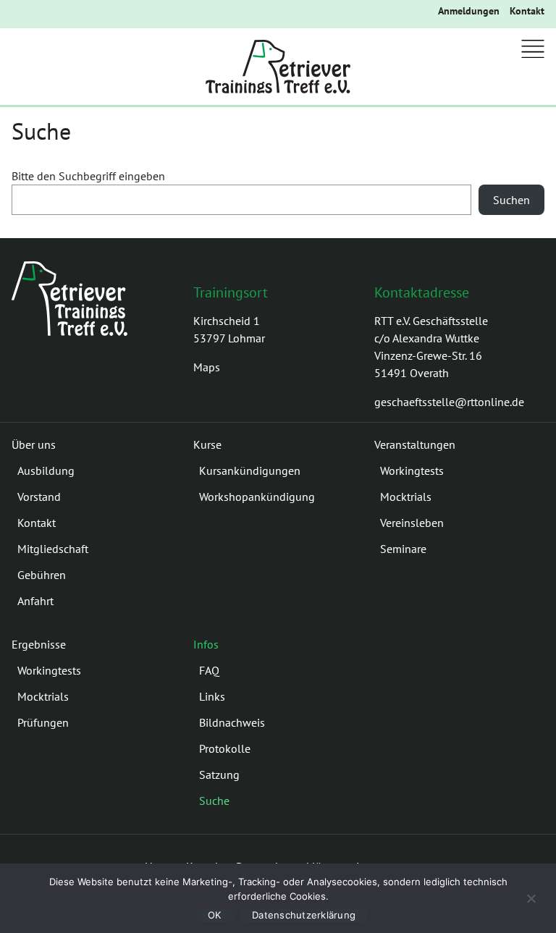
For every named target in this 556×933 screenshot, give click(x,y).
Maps (206, 367)
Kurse (207, 444)
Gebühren (41, 574)
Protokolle (224, 748)
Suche (214, 800)
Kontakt (527, 10)
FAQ (209, 670)
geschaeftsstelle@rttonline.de (449, 401)
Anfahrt (35, 601)
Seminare (403, 548)
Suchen (511, 200)
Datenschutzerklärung (303, 915)
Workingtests (412, 470)
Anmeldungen (469, 10)
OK (215, 915)
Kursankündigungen (249, 470)
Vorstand (39, 496)
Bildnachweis (232, 722)
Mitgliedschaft (52, 548)
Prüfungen (43, 722)
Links (212, 696)
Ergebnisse (39, 644)
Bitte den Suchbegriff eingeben (88, 176)
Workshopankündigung (257, 496)
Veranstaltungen (414, 444)
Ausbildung (46, 470)
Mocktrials (405, 496)
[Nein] (530, 896)
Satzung (219, 774)
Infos (206, 644)
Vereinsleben (412, 522)
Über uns (34, 444)
